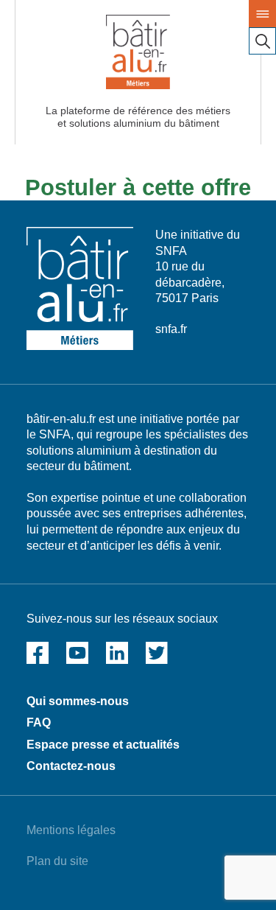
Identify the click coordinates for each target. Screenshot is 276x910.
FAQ (38, 722)
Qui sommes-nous (77, 701)
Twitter (157, 653)
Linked (117, 653)
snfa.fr (171, 329)
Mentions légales (71, 830)
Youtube (77, 653)
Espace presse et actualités (103, 744)
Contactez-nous (71, 766)
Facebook (37, 653)
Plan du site (57, 861)
